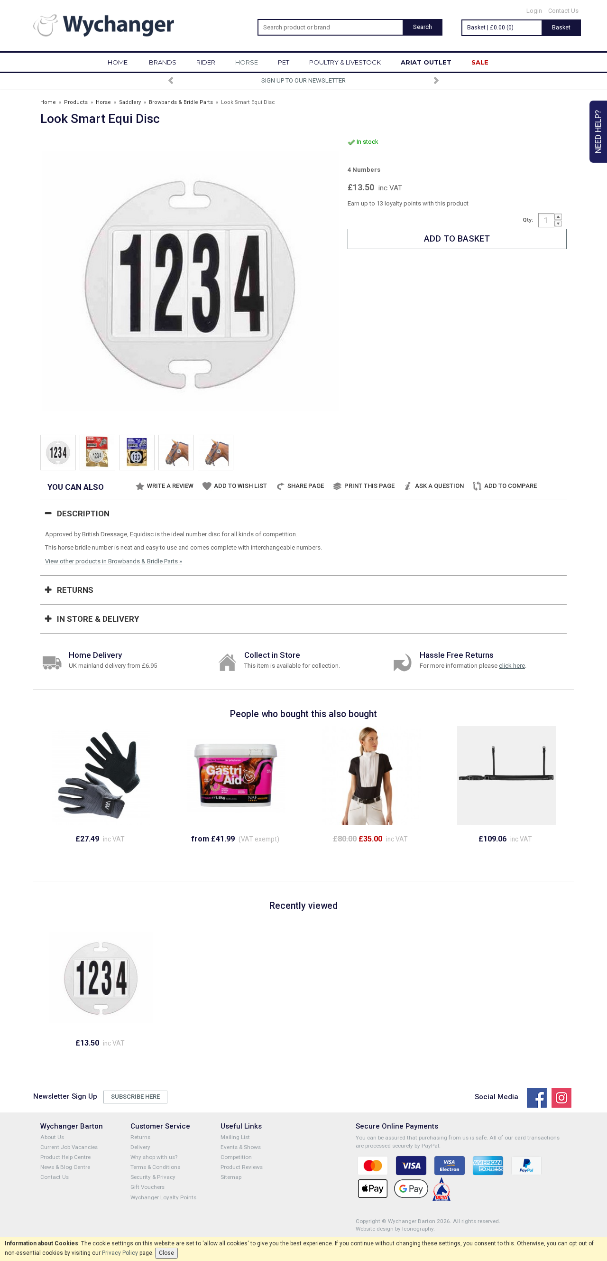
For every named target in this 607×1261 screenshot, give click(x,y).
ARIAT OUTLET (426, 62)
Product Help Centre (65, 1157)
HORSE (246, 62)
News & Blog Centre (65, 1167)
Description (83, 513)
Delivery (140, 1147)
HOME (118, 62)
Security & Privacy (152, 1177)
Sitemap (231, 1177)
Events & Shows (241, 1147)
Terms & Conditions (155, 1167)
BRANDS (162, 62)
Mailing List (235, 1137)
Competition (236, 1157)
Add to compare (510, 485)
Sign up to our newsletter (303, 80)
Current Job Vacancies (69, 1147)
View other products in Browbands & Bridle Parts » (113, 561)
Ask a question (439, 485)
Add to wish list (240, 485)
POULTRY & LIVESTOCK (345, 62)
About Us (52, 1137)
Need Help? (598, 131)
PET (283, 62)
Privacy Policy (120, 1253)
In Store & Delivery (98, 619)
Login (534, 10)
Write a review (170, 485)
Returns (75, 590)
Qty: (528, 219)
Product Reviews (242, 1167)
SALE (479, 62)
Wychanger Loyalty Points (163, 1197)
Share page (305, 485)
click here (512, 665)
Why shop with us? (153, 1157)
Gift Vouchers (147, 1187)
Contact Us (563, 10)
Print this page (369, 485)
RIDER (205, 62)
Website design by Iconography (394, 1228)
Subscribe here (135, 1096)
